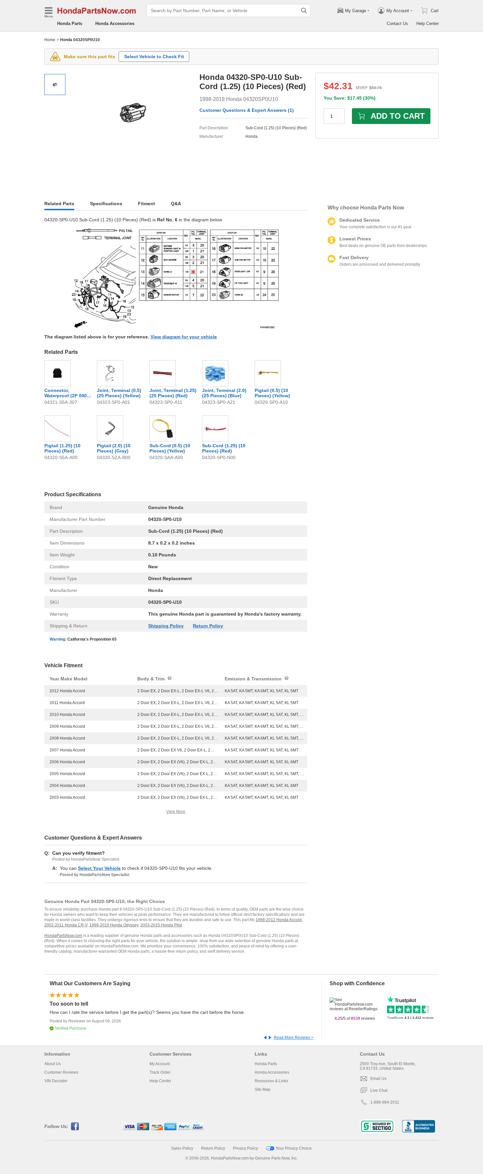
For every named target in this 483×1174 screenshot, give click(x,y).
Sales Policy (182, 1148)
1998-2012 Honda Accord (279, 919)
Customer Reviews (61, 1072)
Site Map (262, 1089)
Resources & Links (271, 1081)
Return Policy (208, 625)
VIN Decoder (55, 1081)
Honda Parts (69, 23)
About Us (52, 1064)
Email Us (378, 1078)
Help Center (427, 23)
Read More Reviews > (293, 1037)
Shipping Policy (166, 625)
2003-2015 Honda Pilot (161, 925)
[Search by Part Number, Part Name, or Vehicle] (304, 10)
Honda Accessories (114, 23)
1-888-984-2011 (384, 1102)
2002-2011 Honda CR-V (65, 925)
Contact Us (397, 23)
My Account (160, 1064)
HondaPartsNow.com (63, 935)
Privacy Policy (245, 1148)
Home (49, 39)
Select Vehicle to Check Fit (154, 56)
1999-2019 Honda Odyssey (113, 925)
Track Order (160, 1072)
